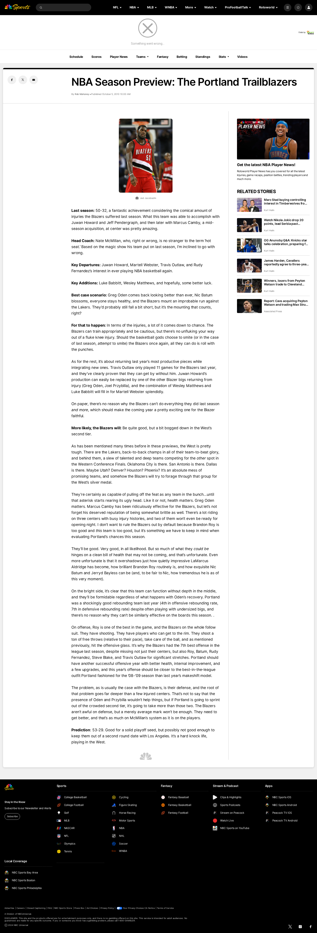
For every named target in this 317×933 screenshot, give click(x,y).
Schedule (76, 56)
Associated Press (273, 311)
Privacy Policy (107, 908)
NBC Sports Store (63, 908)
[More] (287, 7)
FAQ (50, 908)
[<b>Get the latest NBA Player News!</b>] (273, 139)
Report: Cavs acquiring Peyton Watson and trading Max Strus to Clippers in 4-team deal (286, 302)
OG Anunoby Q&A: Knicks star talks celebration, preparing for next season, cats (286, 242)
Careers (21, 908)
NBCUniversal (24, 914)
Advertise (9, 908)
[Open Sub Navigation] (121, 7)
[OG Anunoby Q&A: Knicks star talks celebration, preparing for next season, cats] (249, 245)
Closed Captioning (36, 908)
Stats (222, 56)
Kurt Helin (269, 210)
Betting (182, 56)
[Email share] (33, 80)
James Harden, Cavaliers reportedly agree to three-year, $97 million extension (286, 262)
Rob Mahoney (82, 94)
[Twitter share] (23, 80)
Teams (141, 56)
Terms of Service (165, 908)
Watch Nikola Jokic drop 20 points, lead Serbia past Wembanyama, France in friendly (283, 221)
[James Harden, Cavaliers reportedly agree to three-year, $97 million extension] (249, 266)
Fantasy (162, 56)
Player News (119, 56)
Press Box (79, 908)
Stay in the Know (15, 802)
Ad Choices (92, 908)
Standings (202, 56)
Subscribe (12, 816)
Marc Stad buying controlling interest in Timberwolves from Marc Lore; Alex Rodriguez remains (286, 201)
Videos (242, 56)
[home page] (17, 7)
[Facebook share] (12, 80)
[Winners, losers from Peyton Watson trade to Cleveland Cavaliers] (249, 286)
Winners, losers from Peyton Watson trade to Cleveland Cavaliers (284, 282)
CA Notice (149, 908)
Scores (96, 56)
